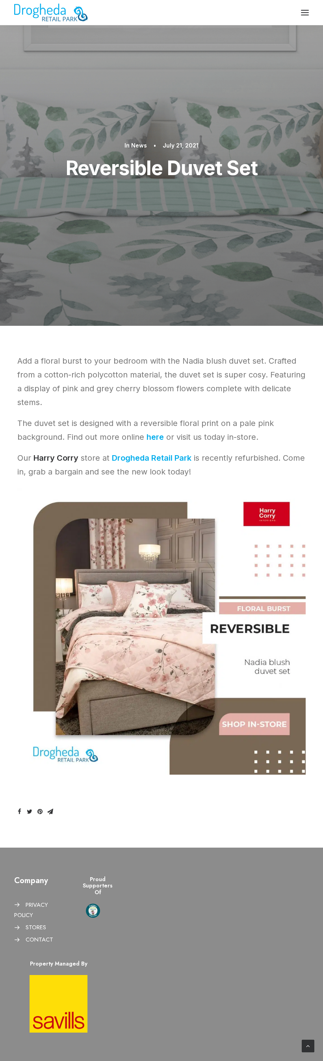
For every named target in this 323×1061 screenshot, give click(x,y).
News (139, 145)
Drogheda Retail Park (151, 458)
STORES (36, 927)
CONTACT (39, 939)
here (155, 437)
